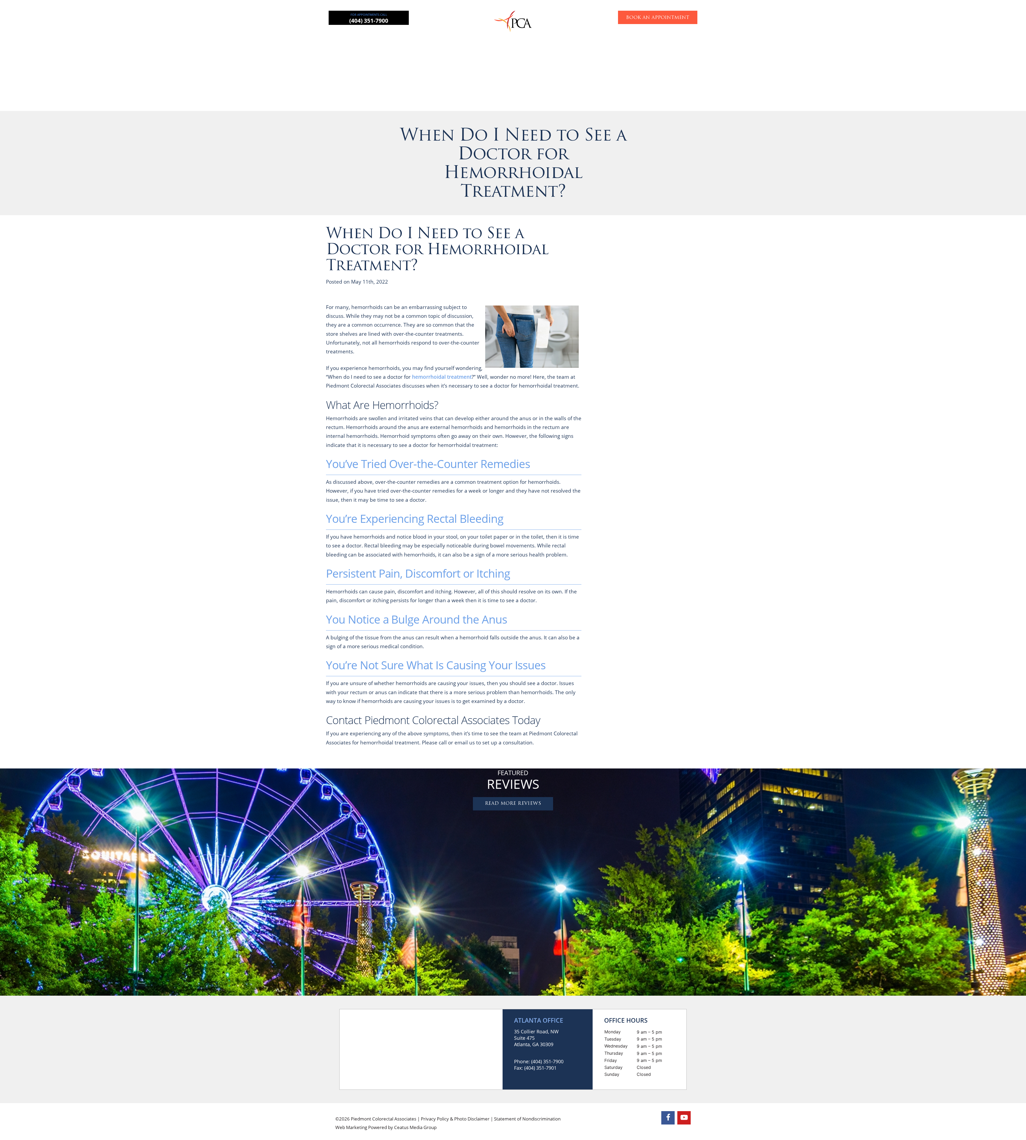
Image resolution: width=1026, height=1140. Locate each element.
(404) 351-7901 (540, 1068)
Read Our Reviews (675, 358)
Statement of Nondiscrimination (527, 1119)
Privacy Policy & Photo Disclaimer (455, 1119)
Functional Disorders (585, 35)
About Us (390, 35)
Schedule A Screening (702, 623)
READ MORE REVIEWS (513, 803)
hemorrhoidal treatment (442, 376)
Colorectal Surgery (433, 35)
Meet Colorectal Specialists (675, 489)
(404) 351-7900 (368, 20)
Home (360, 35)
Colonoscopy (537, 35)
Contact (664, 35)
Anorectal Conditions (488, 35)
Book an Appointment (657, 18)
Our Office (631, 35)
